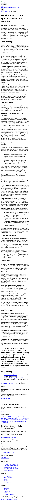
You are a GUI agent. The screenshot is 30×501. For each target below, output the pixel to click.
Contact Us (7, 491)
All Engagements (8, 470)
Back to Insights (6, 11)
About (2, 6)
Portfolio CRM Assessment (11, 464)
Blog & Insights (8, 477)
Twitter (7, 458)
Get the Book (4, 411)
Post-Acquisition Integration (11, 468)
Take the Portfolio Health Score (9, 437)
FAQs (5, 492)
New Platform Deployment (11, 465)
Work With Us (15, 7)
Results (10, 2)
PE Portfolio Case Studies (10, 375)
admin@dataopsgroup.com (7, 452)
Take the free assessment (7, 383)
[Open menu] (2, 9)
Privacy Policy (4, 499)
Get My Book (7, 482)
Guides (5, 479)
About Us (6, 488)
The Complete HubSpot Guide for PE (13, 378)
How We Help (4, 2)
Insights (3, 4)
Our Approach (7, 489)
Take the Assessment (6, 398)
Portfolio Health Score (6, 7)
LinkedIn (3, 458)
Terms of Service (12, 499)
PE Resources (7, 476)
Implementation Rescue (10, 467)
